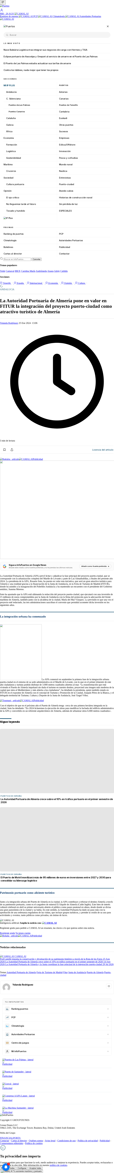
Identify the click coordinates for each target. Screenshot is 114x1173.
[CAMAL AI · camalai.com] (49, 923)
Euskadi (63, 118)
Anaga (50, 271)
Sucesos (63, 131)
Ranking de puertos (9, 16)
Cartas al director (13, 253)
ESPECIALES (65, 210)
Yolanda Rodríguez (9, 323)
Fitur (65, 972)
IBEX (17, 271)
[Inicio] (57, 6)
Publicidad (64, 247)
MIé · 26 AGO (7, 13)
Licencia (102, 449)
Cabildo (64, 271)
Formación (11, 144)
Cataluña (11, 118)
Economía (9, 138)
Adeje (57, 271)
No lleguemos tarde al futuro (21, 204)
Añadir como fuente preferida (94, 566)
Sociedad (8, 177)
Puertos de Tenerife (68, 105)
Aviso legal (50, 1140)
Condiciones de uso (66, 1140)
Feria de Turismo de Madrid (50, 972)
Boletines (8, 247)
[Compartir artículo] (12, 449)
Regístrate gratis (7, 933)
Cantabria (64, 111)
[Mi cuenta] (1, 11)
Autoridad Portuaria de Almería (21, 972)
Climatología (59, 16)
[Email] (108, 986)
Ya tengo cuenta (22, 933)
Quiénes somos (36, 1140)
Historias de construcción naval (75, 197)
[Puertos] (9, 26)
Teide (2, 271)
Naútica (63, 171)
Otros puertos (66, 125)
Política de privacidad (88, 1140)
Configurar (22, 1168)
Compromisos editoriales (11, 1143)
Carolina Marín (28, 271)
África (9, 131)
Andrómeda (41, 271)
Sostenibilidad (13, 158)
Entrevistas (65, 177)
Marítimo (8, 164)
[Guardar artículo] (4, 449)
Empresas (64, 138)
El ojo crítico (12, 197)
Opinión (8, 191)
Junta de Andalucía (77, 972)
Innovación (65, 151)
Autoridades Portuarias (71, 240)
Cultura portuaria (15, 184)
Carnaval (10, 271)
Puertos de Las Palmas (19, 105)
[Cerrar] (107, 26)
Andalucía (11, 92)
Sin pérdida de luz (68, 204)
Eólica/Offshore (67, 144)
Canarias (64, 98)
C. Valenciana (13, 98)
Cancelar (36, 259)
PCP (35, 16)
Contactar (64, 253)
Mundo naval (65, 164)
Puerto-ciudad (66, 184)
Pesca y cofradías (68, 158)
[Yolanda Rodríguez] (6, 987)
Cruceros (11, 171)
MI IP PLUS (9, 85)
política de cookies (58, 1165)
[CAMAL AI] (21, 13)
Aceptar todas (35, 1168)
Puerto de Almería (95, 972)
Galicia (10, 125)
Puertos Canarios (17, 111)
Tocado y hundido (15, 210)
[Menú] (3, 2)
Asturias (63, 92)
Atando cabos (66, 191)
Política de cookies (34, 1143)
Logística (11, 151)
